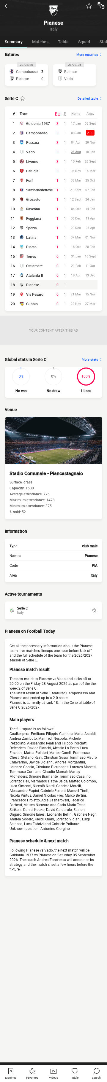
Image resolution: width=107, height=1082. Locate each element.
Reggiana (33, 218)
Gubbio (32, 303)
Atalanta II (34, 275)
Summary (14, 41)
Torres (31, 256)
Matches (40, 41)
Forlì (29, 180)
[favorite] (89, 6)
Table (63, 41)
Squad (84, 41)
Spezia (31, 227)
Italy (94, 575)
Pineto (31, 246)
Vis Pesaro (34, 294)
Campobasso (37, 133)
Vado (30, 151)
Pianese (32, 284)
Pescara (32, 142)
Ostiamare (34, 265)
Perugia (32, 170)
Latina (31, 237)
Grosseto (33, 199)
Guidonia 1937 (38, 123)
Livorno (32, 161)
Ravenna (33, 208)
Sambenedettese (39, 189)
